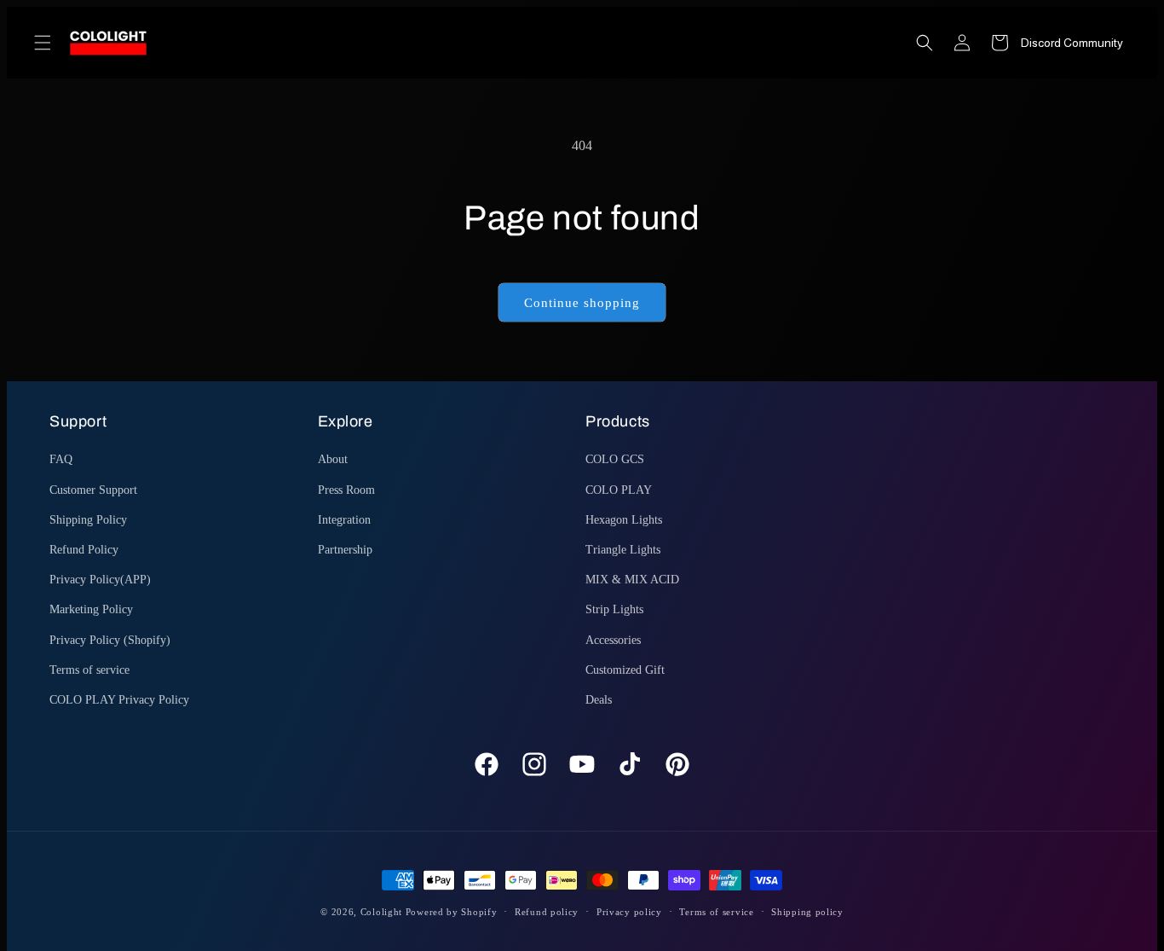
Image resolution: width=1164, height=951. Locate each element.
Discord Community (1072, 42)
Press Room (346, 490)
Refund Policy (83, 549)
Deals (598, 699)
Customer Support (93, 490)
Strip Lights (614, 609)
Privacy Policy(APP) (100, 579)
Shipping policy (807, 912)
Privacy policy (629, 912)
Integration (344, 519)
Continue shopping (582, 303)
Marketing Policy (91, 609)
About (333, 459)
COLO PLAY (618, 490)
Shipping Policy (88, 519)
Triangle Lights (622, 549)
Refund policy (547, 912)
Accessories (613, 640)
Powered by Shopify (452, 912)
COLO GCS (614, 459)
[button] (42, 42)
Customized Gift (625, 670)
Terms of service (89, 670)
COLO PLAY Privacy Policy (119, 699)
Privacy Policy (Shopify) (109, 640)
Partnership (345, 549)
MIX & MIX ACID (632, 579)
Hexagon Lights (623, 519)
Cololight (381, 912)
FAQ (60, 459)
